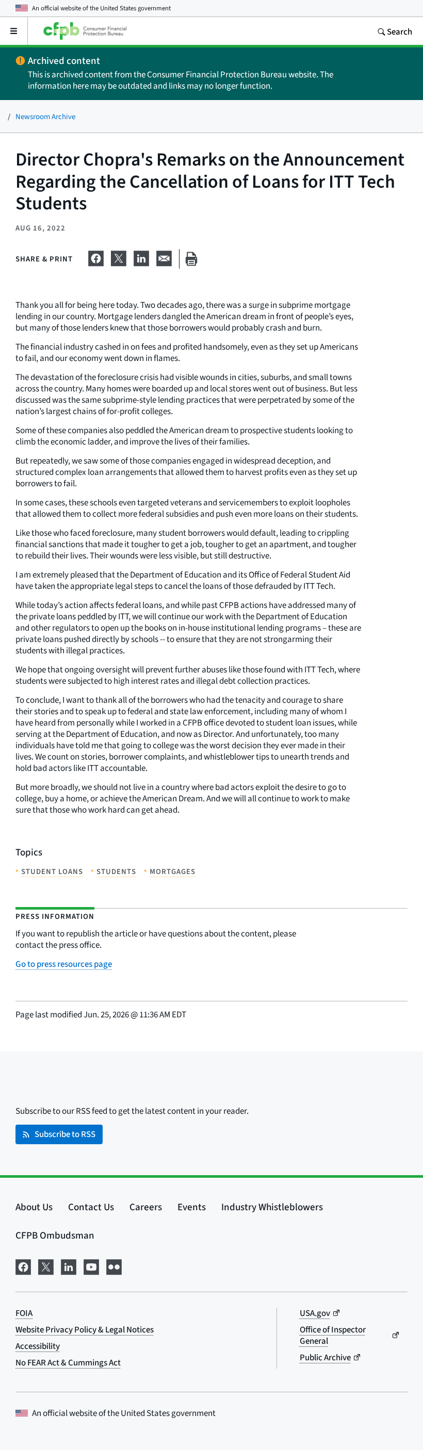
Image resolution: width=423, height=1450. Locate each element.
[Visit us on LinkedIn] (68, 1265)
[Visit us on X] (46, 1265)
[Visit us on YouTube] (91, 1265)
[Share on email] (164, 257)
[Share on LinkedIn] (141, 257)
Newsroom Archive (45, 116)
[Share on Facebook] (96, 257)
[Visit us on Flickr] (114, 1265)
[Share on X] (118, 257)
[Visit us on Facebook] (23, 1265)
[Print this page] (191, 259)
